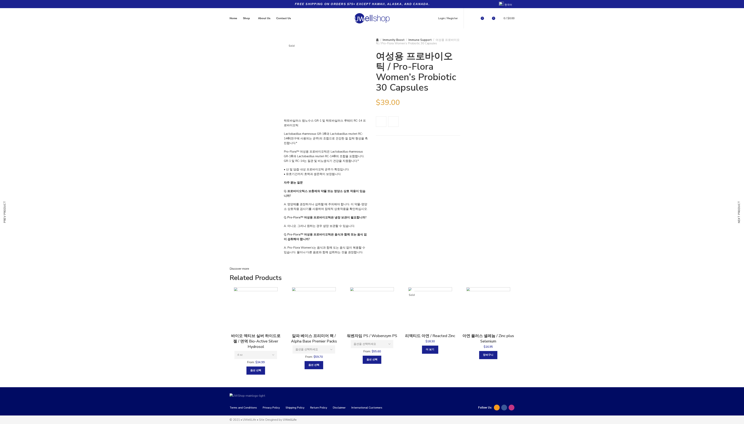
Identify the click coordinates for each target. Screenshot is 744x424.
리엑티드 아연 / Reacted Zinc (430, 335)
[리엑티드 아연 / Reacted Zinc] (430, 309)
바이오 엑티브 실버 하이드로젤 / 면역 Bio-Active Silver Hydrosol (256, 341)
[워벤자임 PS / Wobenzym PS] (372, 309)
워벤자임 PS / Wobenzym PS (372, 335)
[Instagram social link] (511, 407)
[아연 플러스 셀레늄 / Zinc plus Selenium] (488, 309)
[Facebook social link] (504, 407)
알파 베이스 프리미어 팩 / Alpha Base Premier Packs (314, 338)
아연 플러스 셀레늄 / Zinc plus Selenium (488, 338)
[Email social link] (497, 407)
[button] (488, 355)
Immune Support (420, 40)
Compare (393, 121)
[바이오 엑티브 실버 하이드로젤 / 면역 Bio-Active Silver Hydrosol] (256, 309)
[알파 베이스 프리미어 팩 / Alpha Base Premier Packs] (314, 309)
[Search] (471, 18)
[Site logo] (372, 18)
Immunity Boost (394, 40)
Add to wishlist (381, 121)
